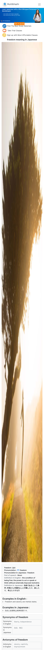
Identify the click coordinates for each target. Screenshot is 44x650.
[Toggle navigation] (39, 4)
